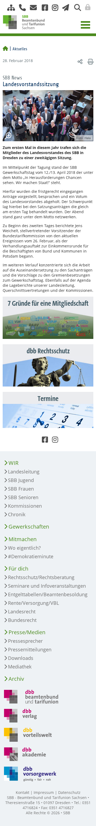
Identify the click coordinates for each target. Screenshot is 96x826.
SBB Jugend (21, 480)
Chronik (16, 514)
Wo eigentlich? (24, 548)
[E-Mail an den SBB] (32, 7)
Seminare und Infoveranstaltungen (47, 586)
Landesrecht (21, 611)
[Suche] (75, 7)
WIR (13, 462)
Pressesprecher (25, 641)
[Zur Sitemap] (9, 7)
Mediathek (19, 666)
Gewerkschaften (29, 526)
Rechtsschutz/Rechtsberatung (41, 577)
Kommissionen (25, 506)
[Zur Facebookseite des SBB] (43, 7)
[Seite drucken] (89, 61)
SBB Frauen (21, 488)
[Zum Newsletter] (64, 7)
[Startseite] (5, 49)
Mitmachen (23, 539)
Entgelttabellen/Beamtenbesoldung (47, 594)
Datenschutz (69, 792)
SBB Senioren (23, 497)
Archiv (16, 678)
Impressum (44, 792)
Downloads (20, 658)
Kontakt (22, 792)
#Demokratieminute (30, 556)
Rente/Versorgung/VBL (33, 603)
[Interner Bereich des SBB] (86, 7)
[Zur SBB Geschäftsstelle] (20, 7)
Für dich (18, 568)
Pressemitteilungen (29, 649)
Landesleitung (23, 471)
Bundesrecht (22, 620)
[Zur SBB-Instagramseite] (53, 7)
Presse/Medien (27, 632)
